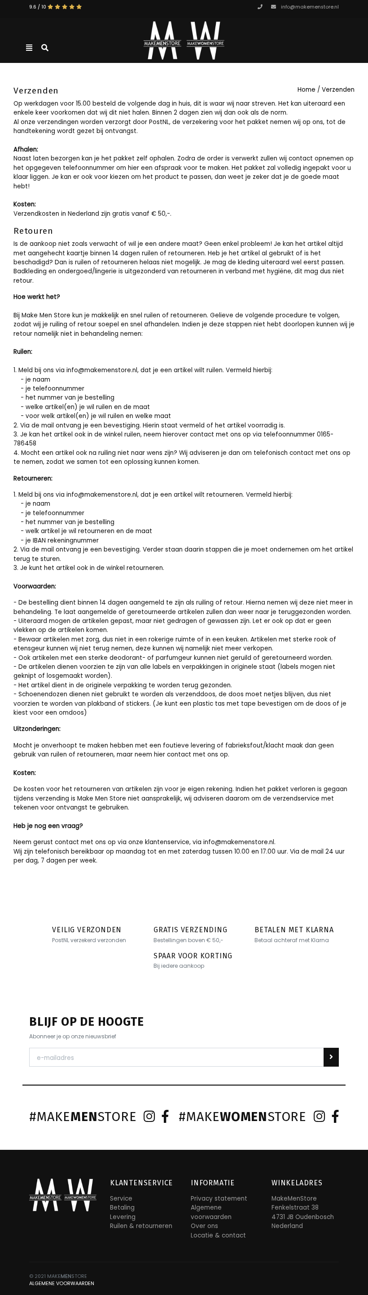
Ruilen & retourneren (141, 1226)
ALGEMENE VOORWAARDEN (61, 1283)
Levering (123, 1217)
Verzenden (338, 89)
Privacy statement (219, 1198)
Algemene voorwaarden (211, 1212)
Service (121, 1198)
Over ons (204, 1226)
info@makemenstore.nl (310, 7)
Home (306, 89)
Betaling (122, 1207)
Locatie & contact (218, 1235)
